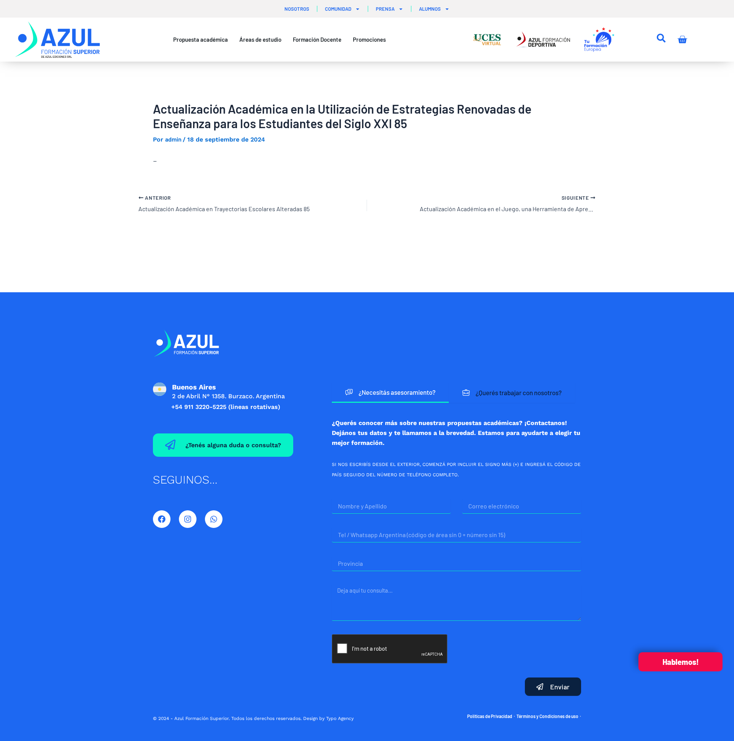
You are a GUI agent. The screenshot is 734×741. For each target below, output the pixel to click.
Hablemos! (681, 661)
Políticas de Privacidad (489, 716)
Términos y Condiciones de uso (547, 716)
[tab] (390, 393)
